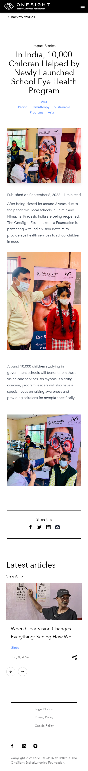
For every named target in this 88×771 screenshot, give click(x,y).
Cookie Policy (44, 726)
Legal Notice (44, 709)
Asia (51, 112)
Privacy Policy (44, 717)
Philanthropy (40, 107)
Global (15, 648)
